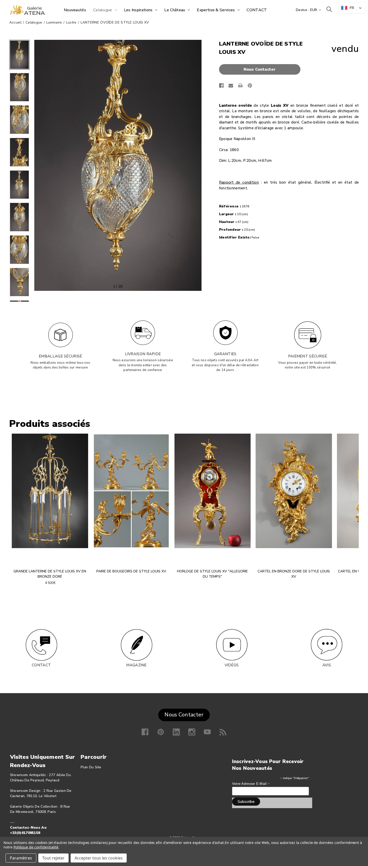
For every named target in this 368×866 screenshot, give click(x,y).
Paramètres (21, 858)
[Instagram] (191, 731)
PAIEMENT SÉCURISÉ (307, 356)
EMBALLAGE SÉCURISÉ (60, 356)
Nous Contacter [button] (183, 714)
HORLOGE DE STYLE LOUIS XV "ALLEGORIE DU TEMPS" (212, 574)
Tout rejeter (53, 858)
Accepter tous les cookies (99, 858)
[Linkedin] (176, 731)
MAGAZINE (136, 665)
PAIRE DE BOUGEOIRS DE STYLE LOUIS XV (131, 571)
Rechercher (329, 9)
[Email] (231, 85)
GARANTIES (225, 353)
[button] (261, 69)
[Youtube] (207, 731)
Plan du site (91, 767)
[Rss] (223, 731)
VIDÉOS (232, 665)
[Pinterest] (250, 85)
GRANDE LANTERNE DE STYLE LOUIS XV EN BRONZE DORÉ (50, 574)
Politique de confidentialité (36, 847)
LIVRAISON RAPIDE (143, 353)
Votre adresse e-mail (251, 783)
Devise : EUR (307, 10)
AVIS (326, 665)
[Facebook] (221, 85)
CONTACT (41, 665)
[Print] (240, 85)
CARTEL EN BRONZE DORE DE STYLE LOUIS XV (294, 574)
